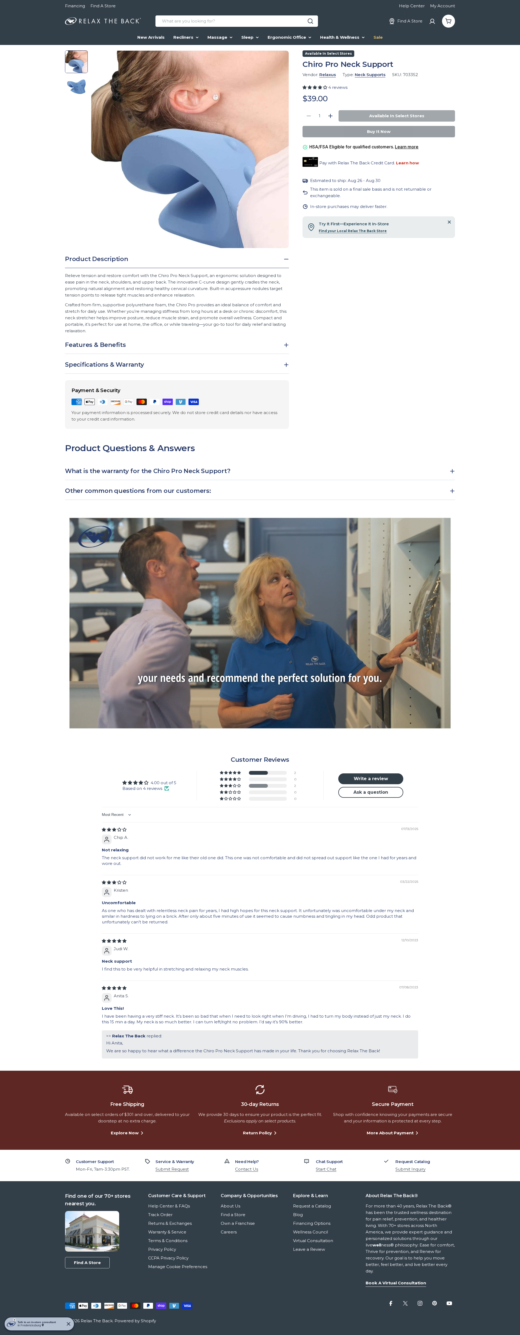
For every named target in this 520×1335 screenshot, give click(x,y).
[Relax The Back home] (103, 21)
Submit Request (172, 1169)
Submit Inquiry (410, 1169)
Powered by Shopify (135, 1320)
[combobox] (236, 21)
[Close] (449, 222)
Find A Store (103, 5)
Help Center (412, 5)
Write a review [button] (371, 778)
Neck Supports (370, 74)
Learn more (406, 146)
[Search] (310, 21)
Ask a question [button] (370, 792)
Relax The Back (97, 1320)
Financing (75, 5)
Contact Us (246, 1169)
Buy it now (379, 131)
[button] (315, 87)
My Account (442, 5)
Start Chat (326, 1169)
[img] (114, 829)
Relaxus (327, 74)
